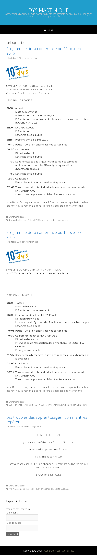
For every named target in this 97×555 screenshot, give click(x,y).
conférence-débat (25, 488)
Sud (67, 488)
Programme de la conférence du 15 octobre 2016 (44, 235)
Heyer (37, 488)
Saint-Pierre (82, 404)
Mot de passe (13, 522)
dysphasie (19, 404)
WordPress (68, 550)
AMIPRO (12, 488)
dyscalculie (13, 220)
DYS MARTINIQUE (48, 10)
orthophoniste (61, 220)
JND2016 (36, 220)
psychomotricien (68, 404)
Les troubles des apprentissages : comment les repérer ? (46, 419)
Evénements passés (18, 216)
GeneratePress (52, 550)
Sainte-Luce (60, 488)
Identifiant (12, 512)
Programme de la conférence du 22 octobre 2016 (44, 51)
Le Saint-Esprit (47, 220)
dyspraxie (28, 404)
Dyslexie (23, 220)
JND (29, 220)
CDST (11, 404)
